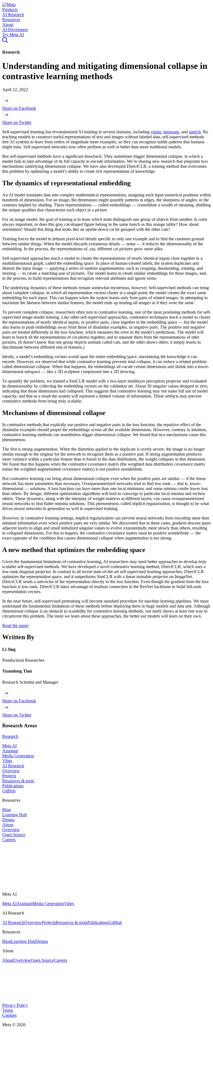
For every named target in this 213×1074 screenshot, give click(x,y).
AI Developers (15, 29)
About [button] (7, 24)
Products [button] (9, 9)
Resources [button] (11, 19)
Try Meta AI (13, 34)
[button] (9, 4)
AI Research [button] (13, 14)
